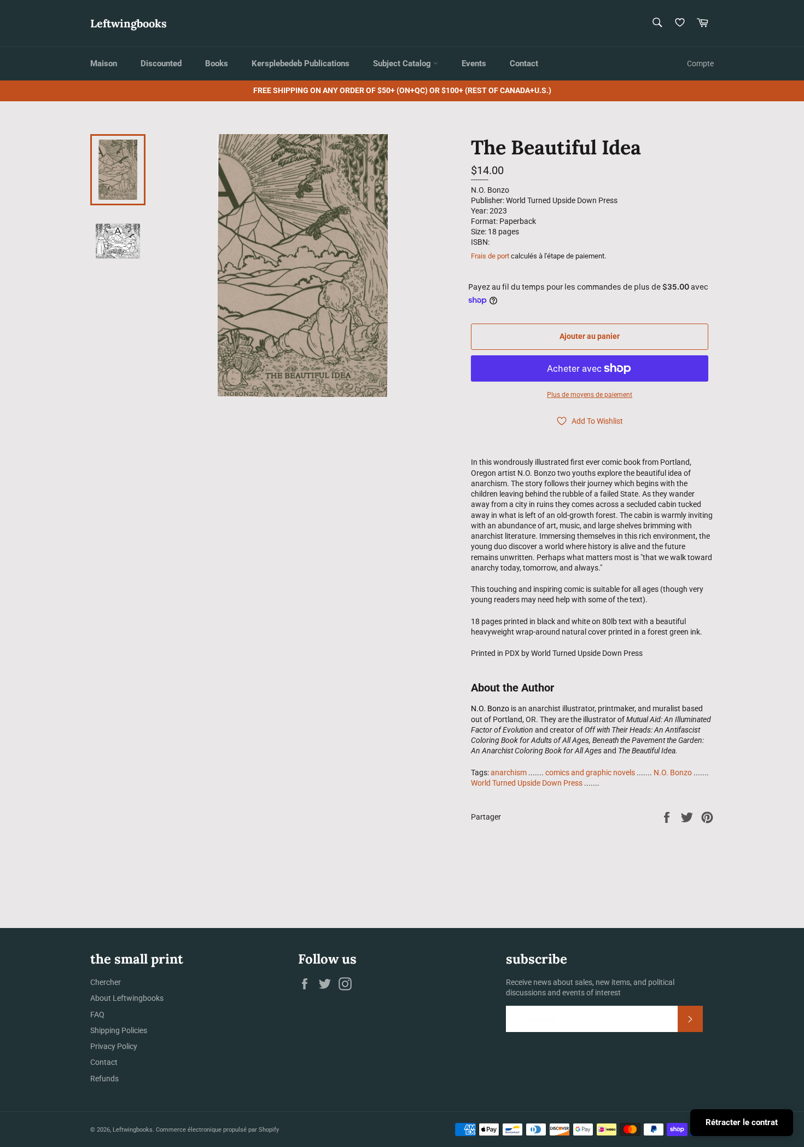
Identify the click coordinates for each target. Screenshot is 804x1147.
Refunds (104, 1078)
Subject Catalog (403, 63)
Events (474, 63)
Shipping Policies (118, 1030)
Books (216, 63)
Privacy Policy (113, 1046)
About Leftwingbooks (127, 998)
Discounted (161, 63)
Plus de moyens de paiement (589, 395)
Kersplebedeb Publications (300, 63)
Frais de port (490, 256)
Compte (700, 63)
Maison (103, 63)
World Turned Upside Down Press (526, 783)
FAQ (97, 1014)
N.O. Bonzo (673, 772)
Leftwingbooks (128, 23)
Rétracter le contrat (742, 1122)
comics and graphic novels (590, 772)
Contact (524, 63)
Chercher (105, 982)
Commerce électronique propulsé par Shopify (217, 1129)
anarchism (509, 772)
